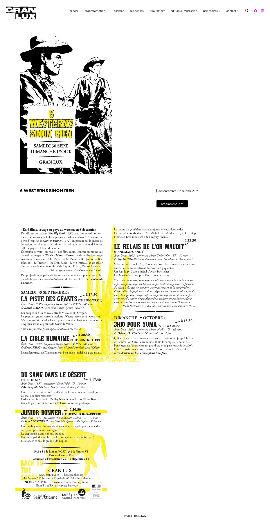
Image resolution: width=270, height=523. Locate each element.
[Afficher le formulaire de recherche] (247, 11)
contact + (232, 11)
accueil (74, 11)
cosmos (119, 11)
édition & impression (184, 11)
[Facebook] (255, 11)
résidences (137, 11)
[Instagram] (262, 11)
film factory (157, 11)
